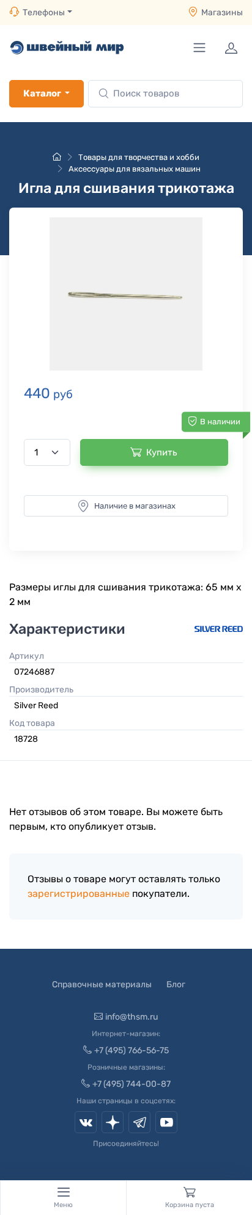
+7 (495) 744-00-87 (131, 1084)
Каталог (42, 93)
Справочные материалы (102, 984)
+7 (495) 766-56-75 (131, 1050)
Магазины (222, 12)
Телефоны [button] (44, 12)
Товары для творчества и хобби (138, 157)
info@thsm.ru (131, 1017)
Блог (175, 984)
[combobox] (165, 93)
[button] (126, 294)
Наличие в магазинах (135, 505)
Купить (161, 452)
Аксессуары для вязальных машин (135, 168)
